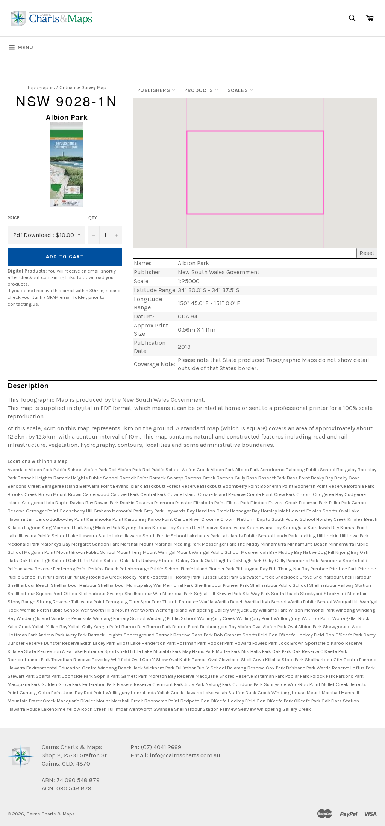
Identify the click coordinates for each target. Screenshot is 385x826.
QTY (92, 217)
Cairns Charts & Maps (50, 814)
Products (199, 90)
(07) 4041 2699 (160, 747)
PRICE (14, 217)
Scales (238, 90)
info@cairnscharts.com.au (185, 755)
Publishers (154, 90)
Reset (366, 252)
